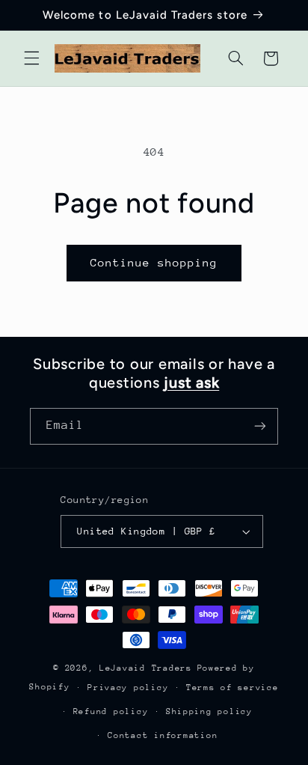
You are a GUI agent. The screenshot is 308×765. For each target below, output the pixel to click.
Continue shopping (154, 262)
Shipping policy (209, 711)
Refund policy (111, 711)
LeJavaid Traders (145, 668)
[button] (31, 58)
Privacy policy (127, 687)
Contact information (163, 735)
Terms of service (232, 687)
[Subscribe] (260, 426)
